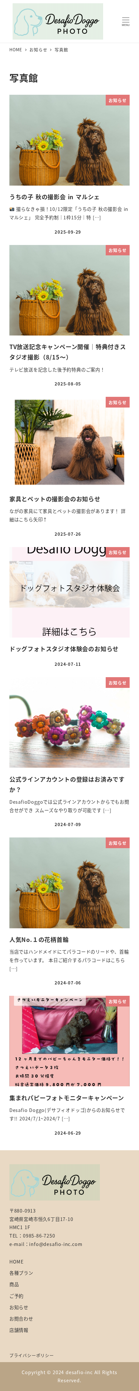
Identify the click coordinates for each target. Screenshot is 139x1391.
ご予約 (16, 1296)
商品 (14, 1284)
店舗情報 (18, 1330)
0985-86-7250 (39, 1235)
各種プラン (21, 1273)
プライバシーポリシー (31, 1355)
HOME (16, 1261)
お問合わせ (21, 1318)
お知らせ (18, 1307)
